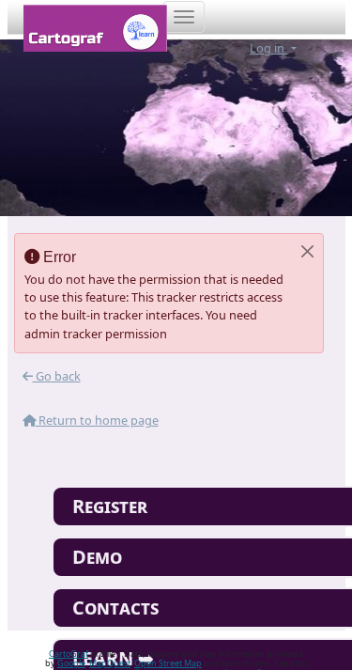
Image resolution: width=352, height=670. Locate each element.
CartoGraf (68, 653)
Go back (57, 375)
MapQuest (109, 663)
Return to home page (97, 420)
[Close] (307, 252)
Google (71, 663)
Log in (268, 47)
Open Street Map (168, 663)
